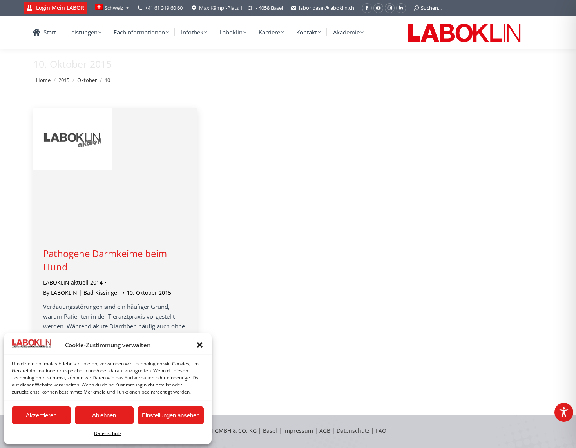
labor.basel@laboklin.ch (326, 7)
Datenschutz (107, 433)
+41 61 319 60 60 (164, 7)
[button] (200, 345)
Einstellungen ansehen (170, 415)
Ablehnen (104, 415)
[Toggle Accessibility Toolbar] (564, 412)
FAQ (381, 430)
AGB (325, 430)
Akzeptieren (41, 415)
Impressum (298, 430)
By (82, 292)
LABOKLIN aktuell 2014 (73, 282)
